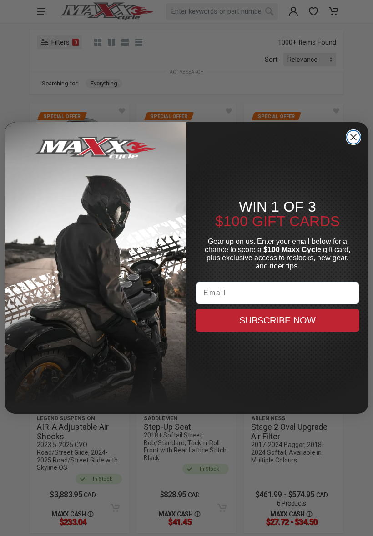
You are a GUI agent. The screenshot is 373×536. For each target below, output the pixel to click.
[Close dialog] (353, 137)
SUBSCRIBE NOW (277, 320)
